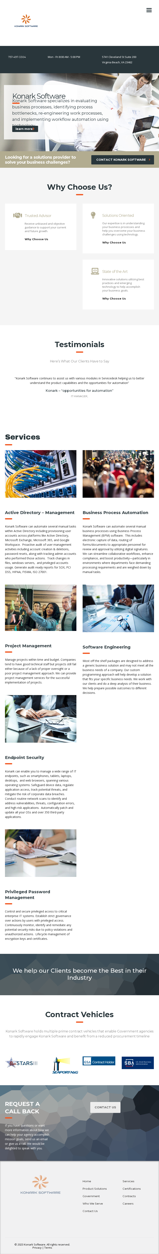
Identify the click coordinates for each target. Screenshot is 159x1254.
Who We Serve (93, 1203)
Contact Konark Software (121, 160)
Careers (128, 1203)
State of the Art (115, 271)
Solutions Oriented (118, 215)
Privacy (37, 1247)
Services (128, 1181)
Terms (48, 1247)
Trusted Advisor (38, 215)
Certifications (132, 1188)
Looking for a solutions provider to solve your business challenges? (40, 160)
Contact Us (105, 1107)
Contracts (129, 1196)
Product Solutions (95, 1188)
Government (91, 1196)
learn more (24, 129)
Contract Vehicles (79, 1014)
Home (87, 1181)
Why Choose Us (36, 239)
